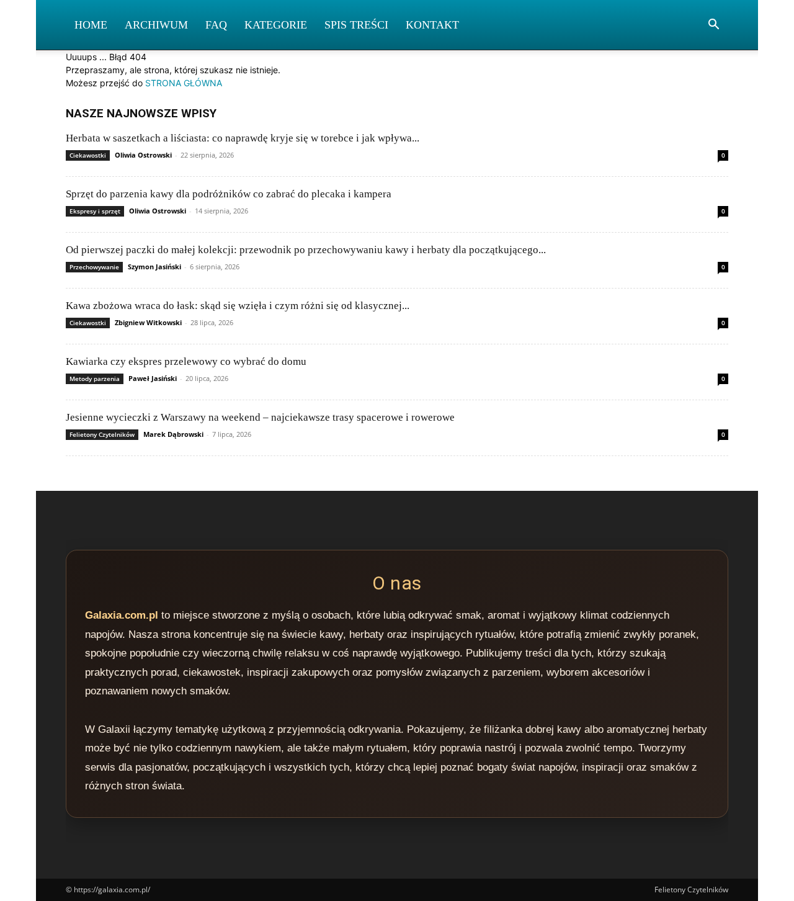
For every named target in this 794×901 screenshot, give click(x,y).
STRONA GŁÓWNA (183, 83)
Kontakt (432, 25)
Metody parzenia (94, 378)
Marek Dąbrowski (173, 434)
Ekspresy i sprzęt (94, 211)
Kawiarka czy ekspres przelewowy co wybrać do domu (186, 361)
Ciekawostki (87, 155)
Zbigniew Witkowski (148, 322)
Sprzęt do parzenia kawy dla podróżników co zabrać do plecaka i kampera (228, 194)
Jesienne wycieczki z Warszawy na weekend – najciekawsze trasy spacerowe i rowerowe (260, 417)
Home (90, 25)
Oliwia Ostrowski (143, 154)
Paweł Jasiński (152, 378)
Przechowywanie (94, 266)
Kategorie (275, 25)
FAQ (216, 25)
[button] (713, 26)
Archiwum (156, 25)
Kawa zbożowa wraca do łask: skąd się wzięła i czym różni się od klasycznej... (237, 306)
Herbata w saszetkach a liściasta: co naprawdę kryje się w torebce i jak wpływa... (242, 138)
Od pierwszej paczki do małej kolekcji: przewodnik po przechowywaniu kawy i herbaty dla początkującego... (306, 250)
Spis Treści (356, 25)
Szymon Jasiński (154, 266)
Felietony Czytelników (102, 434)
